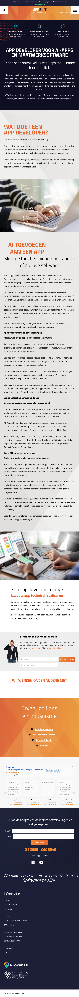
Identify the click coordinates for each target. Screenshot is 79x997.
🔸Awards (8, 948)
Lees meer (39, 4)
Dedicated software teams (16, 921)
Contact (7, 901)
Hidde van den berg (52, 800)
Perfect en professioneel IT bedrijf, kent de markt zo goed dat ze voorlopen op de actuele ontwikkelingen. (13, 788)
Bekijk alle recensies (53, 770)
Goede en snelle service (47, 784)
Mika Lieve (34, 800)
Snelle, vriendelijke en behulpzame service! (29, 786)
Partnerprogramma (13, 937)
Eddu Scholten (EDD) (70, 800)
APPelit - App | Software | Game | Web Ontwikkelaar (24, 770)
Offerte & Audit (11, 905)
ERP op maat (9, 925)
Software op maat (12, 941)
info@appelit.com (39, 856)
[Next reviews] (73, 792)
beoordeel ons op (52, 772)
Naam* (8, 831)
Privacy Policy (8, 993)
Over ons (8, 909)
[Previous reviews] (5, 792)
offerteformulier (54, 648)
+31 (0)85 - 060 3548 (39, 850)
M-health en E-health (13, 932)
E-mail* (8, 837)
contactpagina (34, 648)
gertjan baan (18, 800)
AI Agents (8, 916)
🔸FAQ (6, 953)
